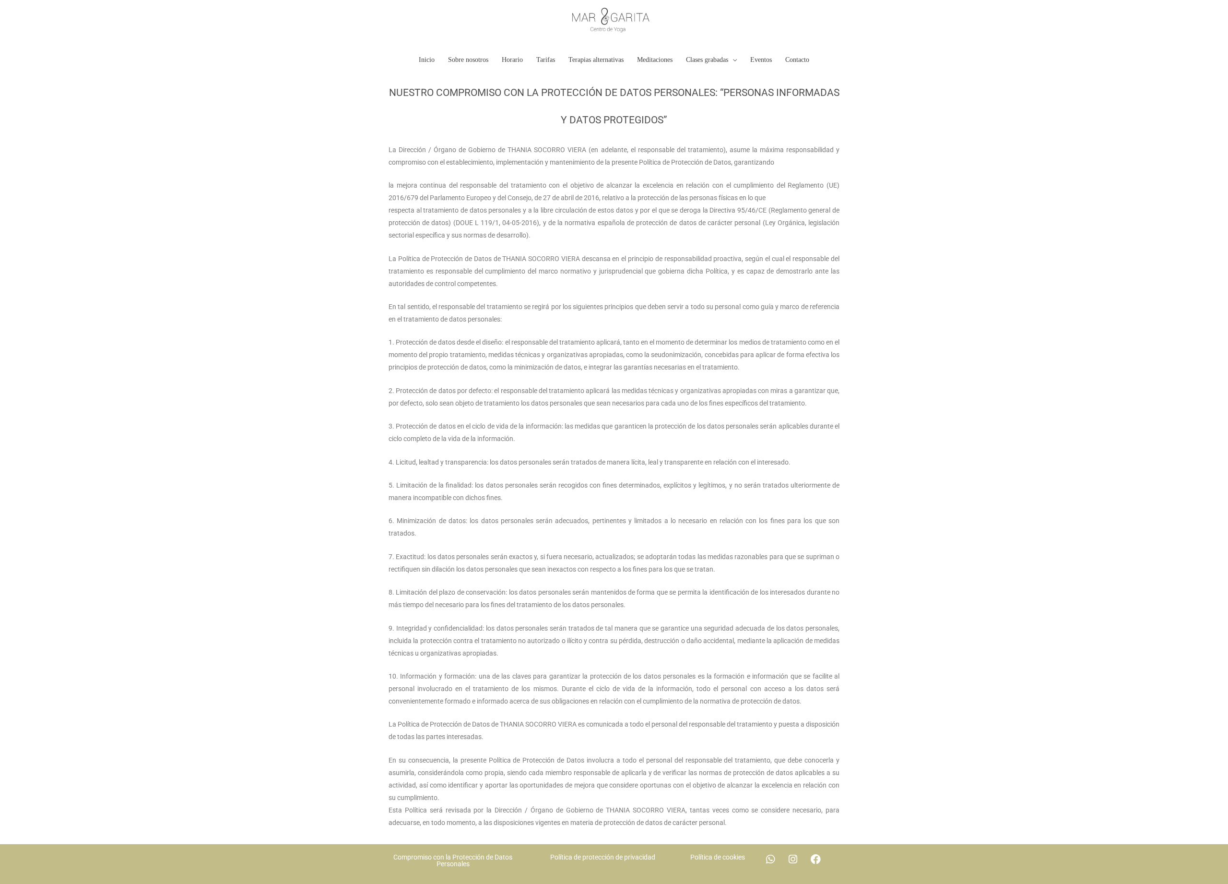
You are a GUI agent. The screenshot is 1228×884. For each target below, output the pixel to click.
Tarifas (545, 59)
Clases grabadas (707, 59)
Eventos (761, 59)
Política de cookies (717, 857)
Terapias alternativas (596, 59)
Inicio (427, 59)
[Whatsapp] (770, 859)
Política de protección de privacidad (602, 857)
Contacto (797, 59)
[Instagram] (793, 859)
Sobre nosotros (468, 59)
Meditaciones (655, 59)
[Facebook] (815, 859)
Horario (512, 59)
